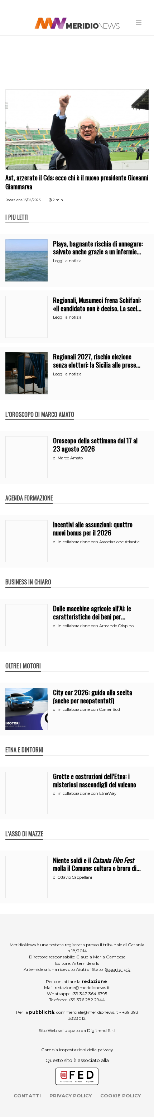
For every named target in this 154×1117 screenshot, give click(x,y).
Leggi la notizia (67, 260)
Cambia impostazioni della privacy (77, 1049)
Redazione (14, 200)
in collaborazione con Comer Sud (89, 709)
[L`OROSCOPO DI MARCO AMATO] (39, 407)
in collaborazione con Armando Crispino (96, 625)
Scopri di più (117, 969)
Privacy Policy (70, 1095)
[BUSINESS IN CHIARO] (28, 574)
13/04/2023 (32, 200)
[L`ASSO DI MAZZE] (24, 826)
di (55, 457)
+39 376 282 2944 (86, 999)
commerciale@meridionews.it (87, 1012)
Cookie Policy (120, 1095)
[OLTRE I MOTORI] (23, 658)
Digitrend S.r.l (101, 1030)
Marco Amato (70, 457)
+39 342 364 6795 (89, 993)
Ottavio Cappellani (75, 877)
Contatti (27, 1095)
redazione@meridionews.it (82, 987)
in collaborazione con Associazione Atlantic (99, 541)
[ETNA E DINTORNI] (24, 742)
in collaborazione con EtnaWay (87, 793)
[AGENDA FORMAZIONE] (29, 490)
